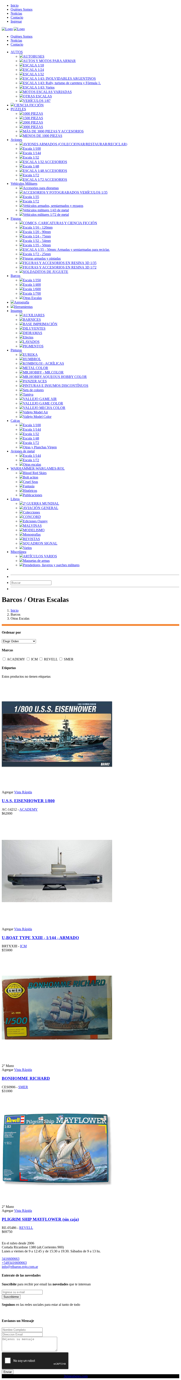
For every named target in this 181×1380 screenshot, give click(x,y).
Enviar (8, 1372)
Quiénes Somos (21, 9)
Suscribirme (11, 1296)
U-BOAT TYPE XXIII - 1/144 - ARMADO (40, 937)
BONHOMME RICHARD (26, 1078)
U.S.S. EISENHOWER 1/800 (28, 800)
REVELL (51, 659)
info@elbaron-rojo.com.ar (20, 1267)
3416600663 (10, 1259)
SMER (69, 659)
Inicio (15, 5)
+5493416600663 (14, 1263)
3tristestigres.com (76, 1376)
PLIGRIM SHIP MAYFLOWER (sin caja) (40, 1219)
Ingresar (16, 21)
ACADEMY (16, 659)
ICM (35, 659)
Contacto (17, 17)
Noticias (16, 13)
